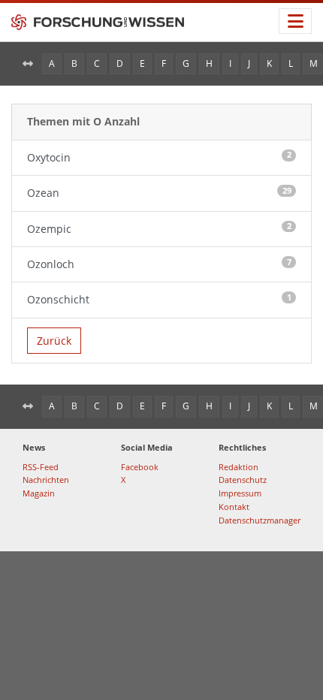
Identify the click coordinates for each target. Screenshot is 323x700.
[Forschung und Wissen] (97, 22)
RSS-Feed (41, 466)
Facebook (139, 466)
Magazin (39, 493)
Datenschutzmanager (259, 520)
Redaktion (238, 466)
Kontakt (234, 506)
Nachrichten (46, 479)
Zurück (54, 340)
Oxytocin (159, 156)
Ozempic (159, 228)
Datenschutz (243, 479)
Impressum (240, 493)
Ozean (159, 193)
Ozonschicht (159, 299)
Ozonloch (159, 264)
